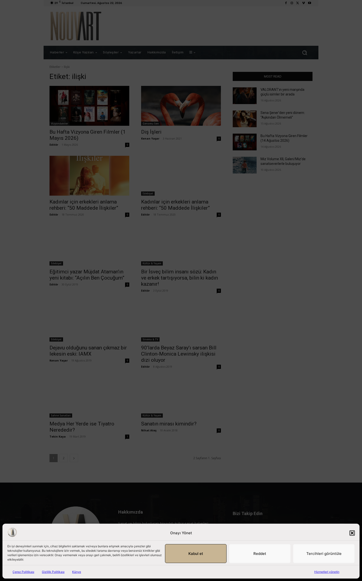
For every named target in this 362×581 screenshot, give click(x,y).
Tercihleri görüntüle (324, 553)
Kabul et (195, 553)
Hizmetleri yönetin (326, 572)
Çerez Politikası (23, 572)
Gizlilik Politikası (53, 572)
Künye (76, 572)
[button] (352, 533)
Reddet (259, 553)
